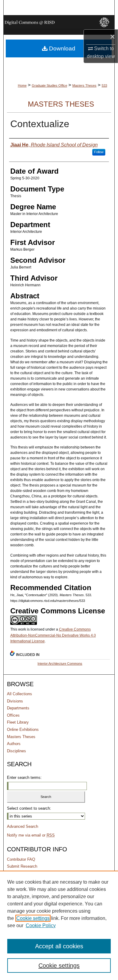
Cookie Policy (41, 925)
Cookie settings (33, 918)
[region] (59, 925)
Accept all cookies (59, 946)
